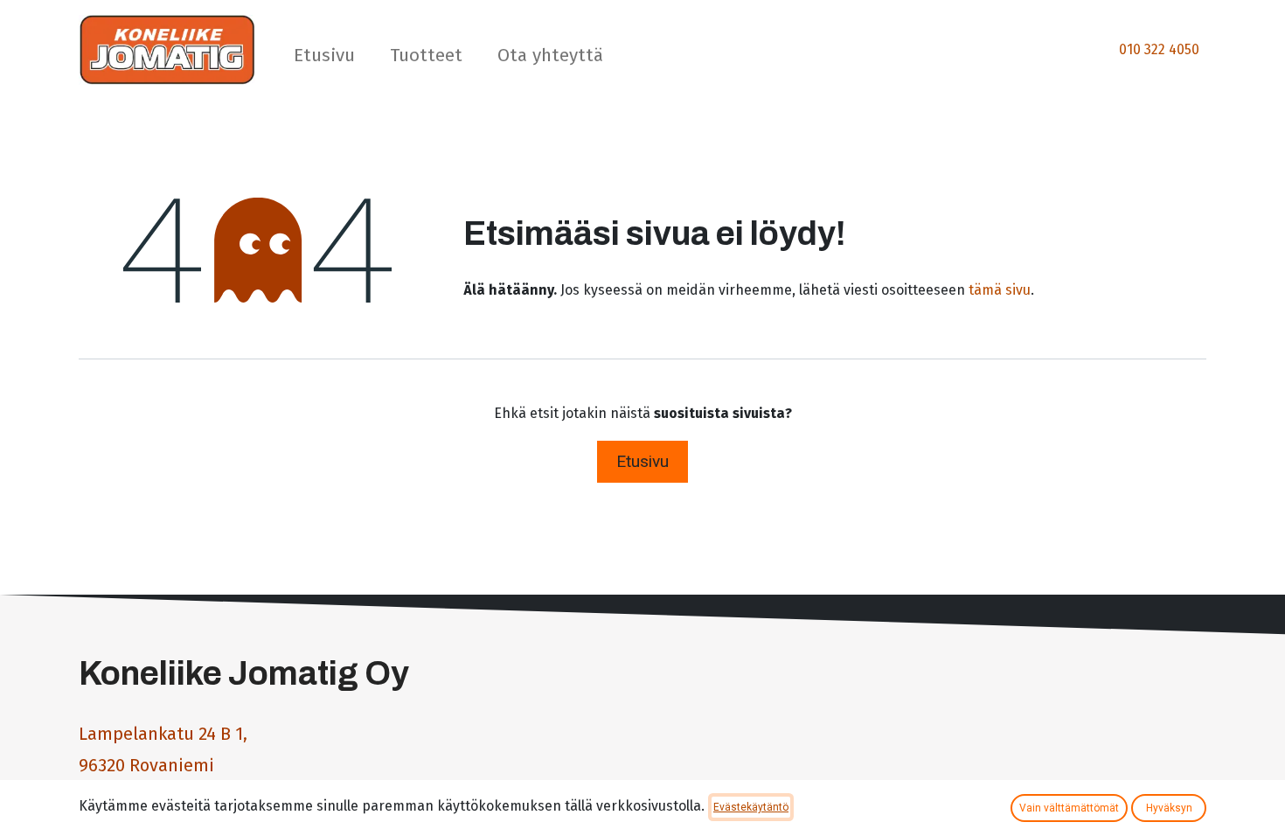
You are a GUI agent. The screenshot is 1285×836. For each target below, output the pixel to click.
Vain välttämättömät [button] (1069, 808)
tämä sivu (1000, 290)
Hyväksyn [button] (1169, 808)
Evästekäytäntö (750, 807)
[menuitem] (324, 59)
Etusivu (642, 461)
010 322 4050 (1159, 49)
